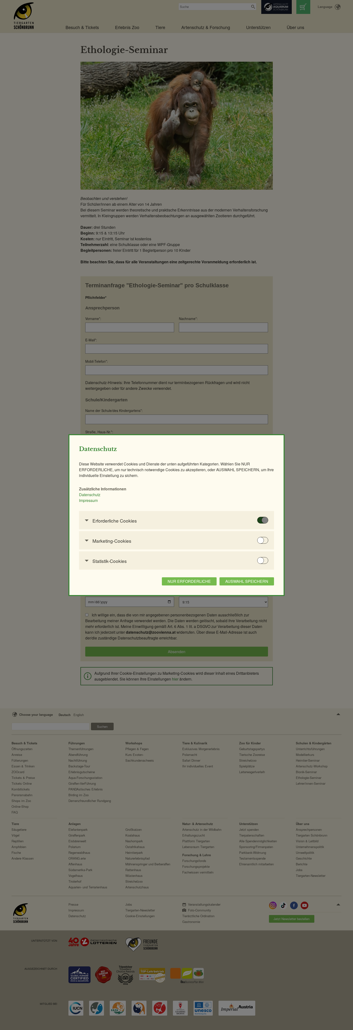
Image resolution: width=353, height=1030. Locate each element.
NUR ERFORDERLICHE (189, 581)
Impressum (88, 500)
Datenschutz (89, 494)
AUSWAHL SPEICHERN (246, 581)
